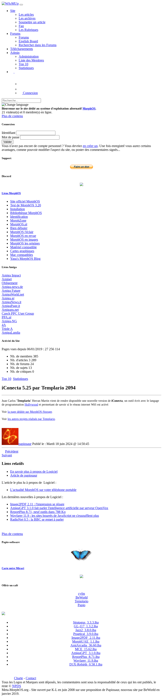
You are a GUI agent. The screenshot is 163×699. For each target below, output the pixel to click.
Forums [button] (15, 33)
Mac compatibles (21, 255)
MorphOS (89, 108)
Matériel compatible (23, 247)
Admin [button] (15, 52)
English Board (28, 41)
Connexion (30, 93)
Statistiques (26, 68)
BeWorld (82, 597)
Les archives (27, 18)
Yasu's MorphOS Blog (25, 258)
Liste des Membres (31, 60)
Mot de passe (10, 137)
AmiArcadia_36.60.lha (85, 645)
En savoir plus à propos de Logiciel (34, 471)
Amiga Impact (11, 275)
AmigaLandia (11, 332)
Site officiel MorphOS (25, 201)
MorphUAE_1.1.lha (85, 641)
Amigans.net (10, 309)
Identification (19, 216)
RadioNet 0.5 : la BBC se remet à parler (37, 519)
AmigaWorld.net (13, 294)
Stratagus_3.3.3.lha (86, 622)
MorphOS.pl (18, 224)
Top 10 (23, 64)
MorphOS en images (24, 239)
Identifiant (8, 133)
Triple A (7, 329)
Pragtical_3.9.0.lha (85, 634)
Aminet (7, 279)
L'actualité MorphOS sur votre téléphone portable (43, 490)
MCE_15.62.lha (86, 649)
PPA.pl (6, 317)
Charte (18, 678)
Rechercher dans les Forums (37, 45)
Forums (24, 37)
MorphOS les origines (25, 243)
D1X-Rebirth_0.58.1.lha (85, 664)
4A (4, 325)
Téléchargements (21, 49)
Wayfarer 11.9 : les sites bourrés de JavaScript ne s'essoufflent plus (54, 515)
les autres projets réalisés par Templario (31, 419)
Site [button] (12, 11)
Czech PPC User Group (18, 313)
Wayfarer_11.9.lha (85, 660)
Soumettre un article (32, 22)
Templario (81, 601)
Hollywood (31, 404)
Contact (31, 678)
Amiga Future (11, 290)
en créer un (90, 146)
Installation (17, 209)
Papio (81, 605)
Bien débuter (18, 228)
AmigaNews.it (11, 302)
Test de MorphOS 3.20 (25, 205)
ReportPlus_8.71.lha (86, 657)
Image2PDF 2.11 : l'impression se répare (37, 504)
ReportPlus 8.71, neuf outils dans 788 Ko (38, 512)
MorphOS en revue (23, 236)
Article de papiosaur (23, 475)
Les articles (26, 14)
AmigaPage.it (11, 306)
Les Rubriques (28, 30)
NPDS (16, 686)
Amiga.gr (8, 298)
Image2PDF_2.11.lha (86, 637)
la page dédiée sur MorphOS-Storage (30, 411)
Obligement (9, 283)
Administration (29, 56)
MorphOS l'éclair (21, 232)
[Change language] (15, 105)
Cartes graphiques (22, 251)
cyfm (81, 593)
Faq (21, 26)
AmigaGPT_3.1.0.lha (85, 653)
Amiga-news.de (12, 287)
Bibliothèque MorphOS (26, 213)
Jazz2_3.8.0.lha (85, 630)
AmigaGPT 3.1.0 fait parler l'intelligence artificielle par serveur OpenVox (59, 508)
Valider (7, 141)
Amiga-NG (9, 321)
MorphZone (18, 220)
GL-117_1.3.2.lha (86, 626)
